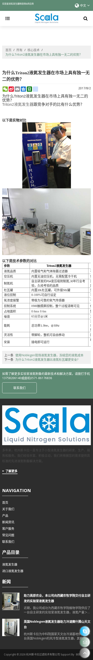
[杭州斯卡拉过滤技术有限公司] (46, 18)
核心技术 (33, 50)
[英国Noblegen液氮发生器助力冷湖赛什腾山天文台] (10, 627)
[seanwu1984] (85, 631)
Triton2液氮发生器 (18, 104)
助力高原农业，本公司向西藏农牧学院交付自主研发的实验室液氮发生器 (57, 598)
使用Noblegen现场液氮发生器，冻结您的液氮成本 (49, 355)
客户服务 (8, 528)
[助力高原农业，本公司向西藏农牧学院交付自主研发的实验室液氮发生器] (10, 601)
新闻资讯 (8, 522)
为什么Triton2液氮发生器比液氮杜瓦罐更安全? (46, 359)
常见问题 (8, 535)
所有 (19, 50)
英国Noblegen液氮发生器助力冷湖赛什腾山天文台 (57, 624)
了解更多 (11, 471)
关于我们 (8, 509)
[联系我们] (85, 642)
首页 (8, 50)
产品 (5, 515)
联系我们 (19, 388)
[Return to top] (85, 653)
